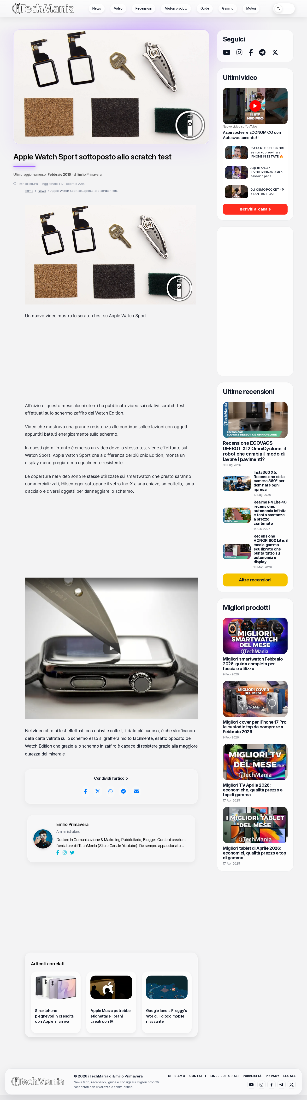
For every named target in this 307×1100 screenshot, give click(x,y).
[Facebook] (58, 852)
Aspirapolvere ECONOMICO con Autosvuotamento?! (252, 135)
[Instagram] (65, 852)
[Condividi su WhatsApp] (110, 791)
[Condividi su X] (97, 791)
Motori (251, 8)
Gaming (227, 8)
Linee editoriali (224, 1076)
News (96, 8)
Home (29, 191)
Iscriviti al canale (255, 209)
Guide (205, 8)
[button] (111, 648)
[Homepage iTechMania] (37, 1081)
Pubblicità (252, 1076)
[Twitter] (72, 852)
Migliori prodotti (176, 8)
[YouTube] (226, 52)
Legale (289, 1076)
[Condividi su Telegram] (123, 791)
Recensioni (143, 8)
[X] (275, 52)
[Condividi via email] (136, 791)
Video (118, 8)
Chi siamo (176, 1076)
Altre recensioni (255, 579)
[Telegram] (262, 52)
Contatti (197, 1076)
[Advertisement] (111, 360)
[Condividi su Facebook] (85, 791)
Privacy (272, 1076)
